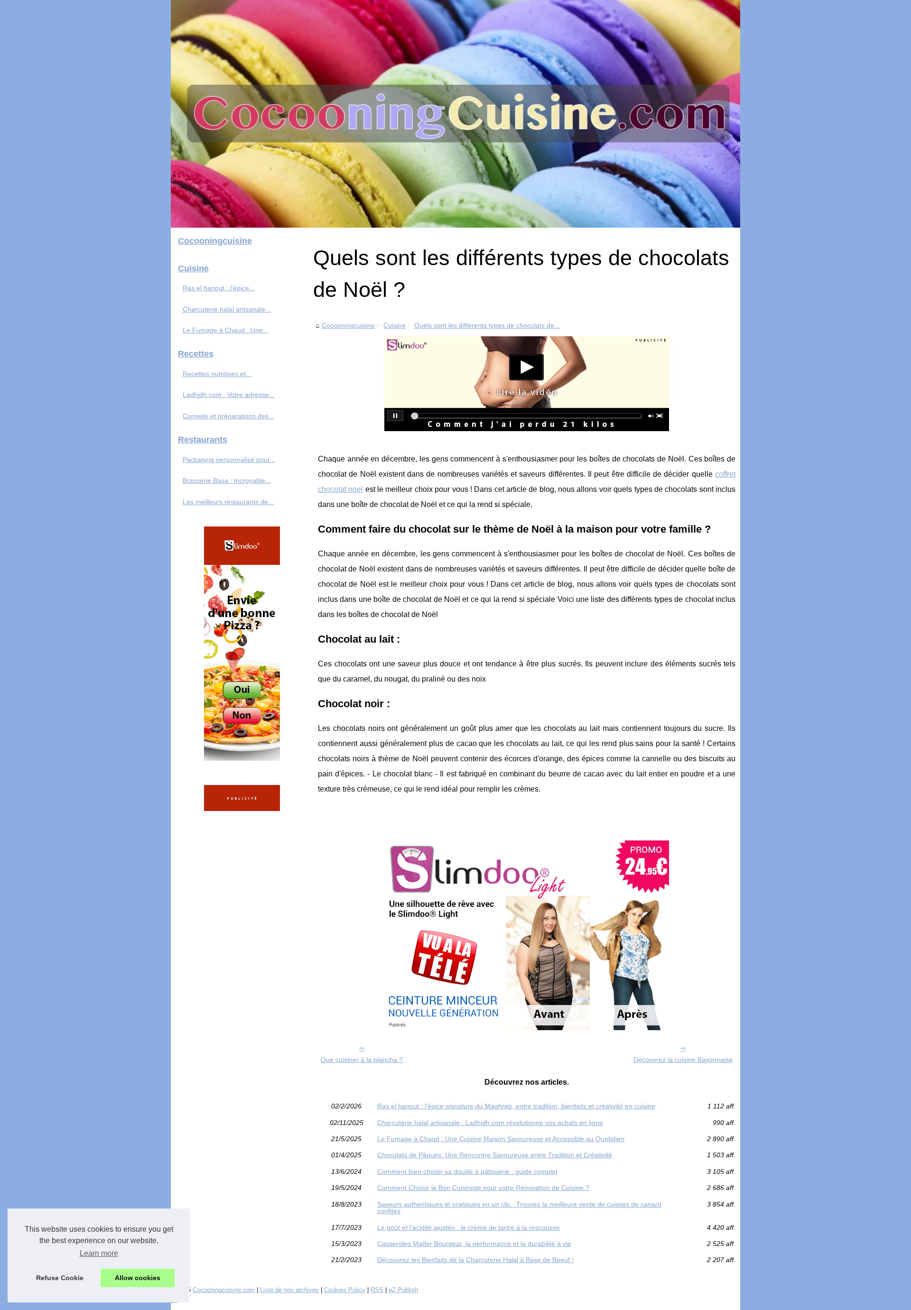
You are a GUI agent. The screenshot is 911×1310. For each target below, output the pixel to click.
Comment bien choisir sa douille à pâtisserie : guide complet (467, 1171)
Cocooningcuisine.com (224, 1289)
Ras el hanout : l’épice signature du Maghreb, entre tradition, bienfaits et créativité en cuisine (516, 1106)
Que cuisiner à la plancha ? (362, 1059)
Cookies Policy (344, 1289)
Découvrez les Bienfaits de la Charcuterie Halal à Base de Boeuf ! (475, 1259)
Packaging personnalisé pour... (229, 459)
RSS (377, 1289)
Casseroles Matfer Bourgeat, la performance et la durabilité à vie (474, 1243)
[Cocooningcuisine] (455, 114)
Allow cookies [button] (137, 1278)
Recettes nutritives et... (217, 374)
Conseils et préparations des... (228, 416)
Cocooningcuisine (348, 325)
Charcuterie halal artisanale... (227, 309)
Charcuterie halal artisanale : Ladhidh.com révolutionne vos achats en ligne (490, 1122)
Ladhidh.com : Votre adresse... (229, 394)
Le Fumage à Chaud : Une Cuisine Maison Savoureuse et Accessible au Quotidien (500, 1138)
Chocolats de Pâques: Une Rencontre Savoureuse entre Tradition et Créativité (494, 1155)
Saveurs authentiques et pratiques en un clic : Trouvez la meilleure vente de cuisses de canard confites (519, 1208)
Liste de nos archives (289, 1289)
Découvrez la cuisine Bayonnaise (683, 1059)
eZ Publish (403, 1289)
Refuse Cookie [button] (60, 1278)
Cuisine (394, 325)
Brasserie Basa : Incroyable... (227, 480)
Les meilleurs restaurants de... (228, 502)
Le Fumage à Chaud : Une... (226, 330)
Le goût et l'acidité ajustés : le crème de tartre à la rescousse (468, 1227)
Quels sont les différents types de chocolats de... (487, 325)
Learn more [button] (99, 1253)
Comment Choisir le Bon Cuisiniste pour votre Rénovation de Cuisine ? (483, 1187)
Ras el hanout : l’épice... (219, 288)
